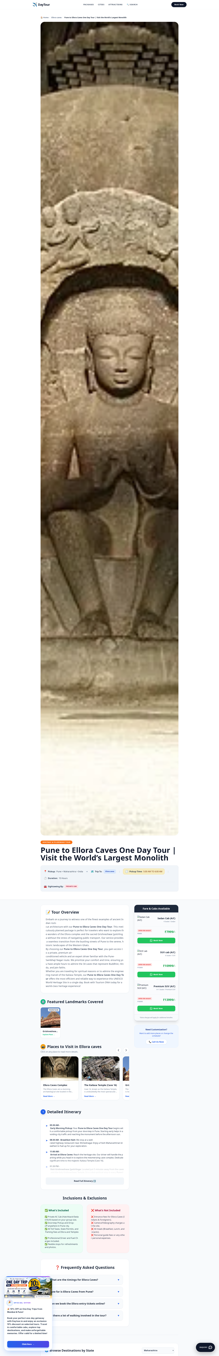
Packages (88, 4)
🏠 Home (45, 17)
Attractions (115, 4)
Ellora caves (56, 17)
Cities (101, 4)
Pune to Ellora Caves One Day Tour (92, 926)
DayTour (41, 4)
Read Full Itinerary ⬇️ (85, 1181)
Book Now (179, 4)
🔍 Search (132, 4)
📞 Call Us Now (156, 1041)
